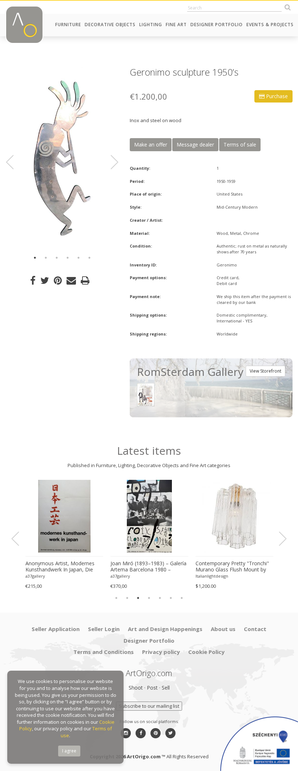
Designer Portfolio (216, 24)
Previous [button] (14, 162)
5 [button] (78, 257)
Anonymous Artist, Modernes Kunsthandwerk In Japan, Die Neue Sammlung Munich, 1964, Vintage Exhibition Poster (62, 566)
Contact (255, 629)
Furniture (68, 24)
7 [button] (181, 598)
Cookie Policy (206, 651)
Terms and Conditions (103, 651)
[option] (62, 158)
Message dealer (195, 144)
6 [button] (89, 257)
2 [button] (45, 257)
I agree (69, 751)
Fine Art (176, 24)
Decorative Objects (110, 24)
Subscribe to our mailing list (149, 706)
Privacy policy (161, 651)
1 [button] (35, 257)
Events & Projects (270, 24)
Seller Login (104, 629)
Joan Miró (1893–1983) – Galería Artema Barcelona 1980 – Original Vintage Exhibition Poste (148, 566)
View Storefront (265, 371)
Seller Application (56, 629)
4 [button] (67, 257)
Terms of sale (240, 144)
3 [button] (56, 257)
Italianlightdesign (212, 576)
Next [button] (110, 162)
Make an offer (150, 144)
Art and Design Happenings (165, 629)
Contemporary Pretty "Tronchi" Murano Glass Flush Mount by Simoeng (232, 566)
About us (223, 629)
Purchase (276, 96)
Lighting (150, 24)
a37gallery (35, 576)
